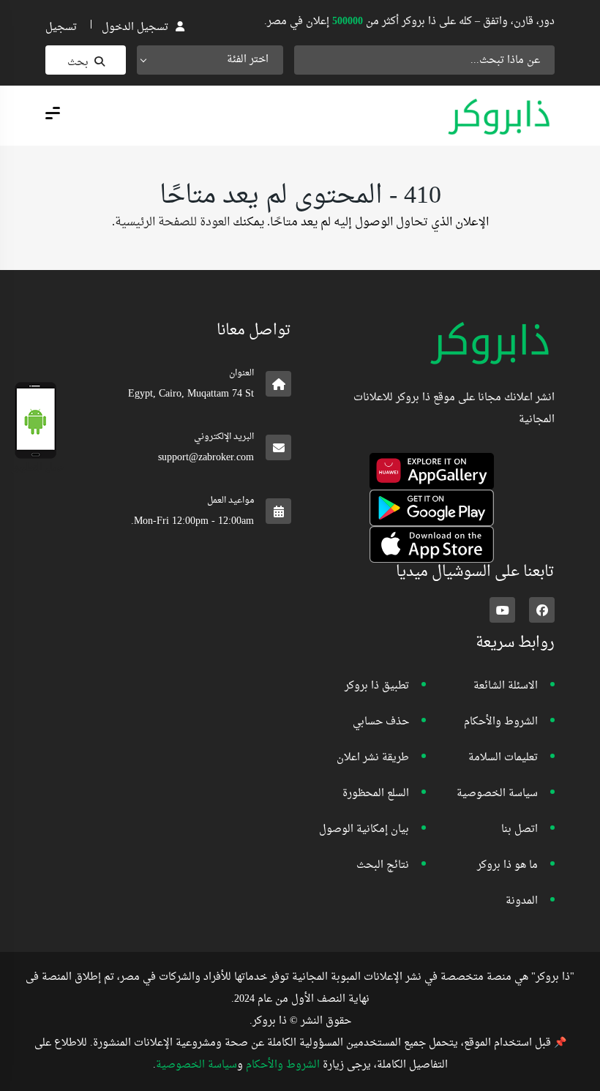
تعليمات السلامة (503, 758)
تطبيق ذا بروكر (377, 686)
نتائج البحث (382, 865)
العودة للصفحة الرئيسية (172, 222)
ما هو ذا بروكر (507, 865)
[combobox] (210, 60)
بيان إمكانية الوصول (364, 829)
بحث (78, 62)
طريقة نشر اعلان (373, 758)
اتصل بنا (519, 829)
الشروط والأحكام (501, 722)
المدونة (522, 901)
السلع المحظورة (375, 793)
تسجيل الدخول (135, 27)
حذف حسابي (381, 722)
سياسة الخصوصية (497, 793)
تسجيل (61, 27)
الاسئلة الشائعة (505, 686)
